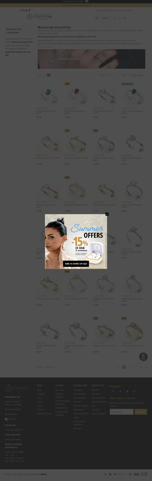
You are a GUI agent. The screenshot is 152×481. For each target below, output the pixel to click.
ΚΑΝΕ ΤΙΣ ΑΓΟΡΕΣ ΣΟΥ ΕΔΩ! (76, 263)
